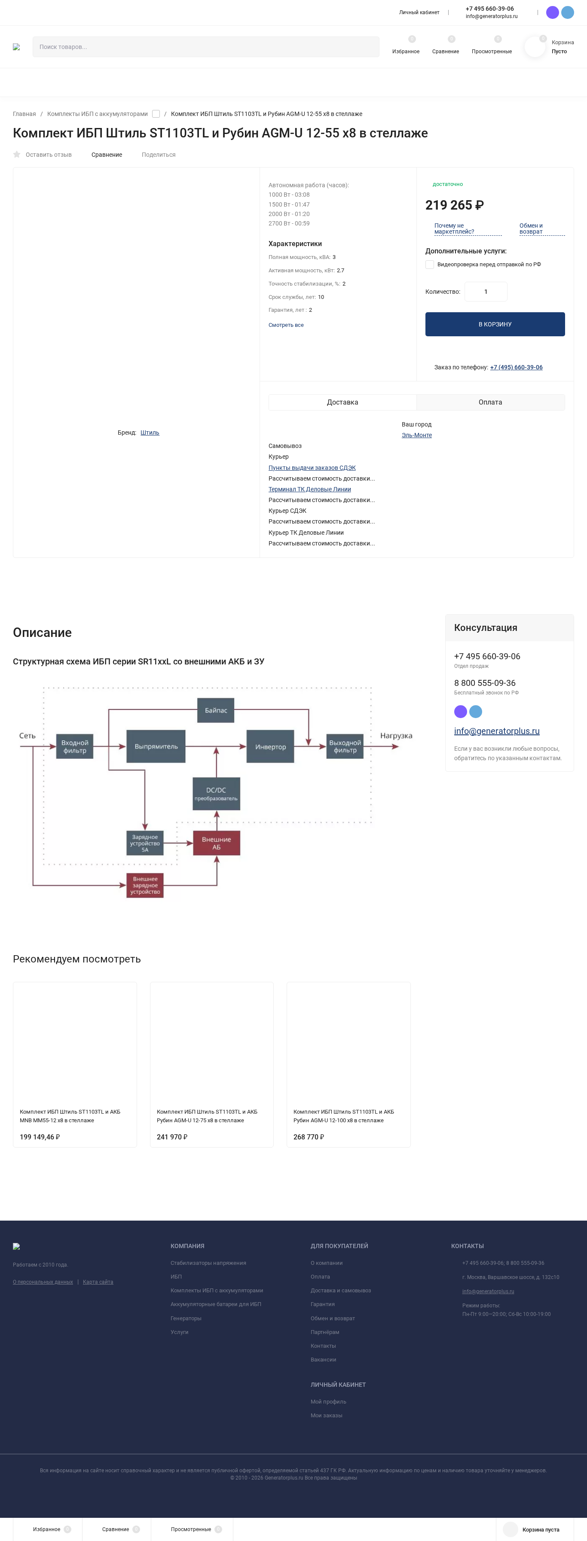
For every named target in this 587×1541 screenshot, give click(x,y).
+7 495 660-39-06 (490, 8)
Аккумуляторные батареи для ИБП (216, 1304)
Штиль (150, 432)
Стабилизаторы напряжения (208, 1263)
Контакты (323, 1346)
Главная (24, 114)
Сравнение (107, 154)
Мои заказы (326, 1415)
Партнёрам (325, 1332)
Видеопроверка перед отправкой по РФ (488, 264)
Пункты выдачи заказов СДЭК (312, 467)
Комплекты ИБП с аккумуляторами (97, 114)
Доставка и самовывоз (341, 1290)
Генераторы (186, 1318)
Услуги (180, 1332)
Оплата (320, 1276)
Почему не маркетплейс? (454, 228)
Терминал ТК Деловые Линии (310, 489)
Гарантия (323, 1304)
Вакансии (323, 1359)
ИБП (176, 1276)
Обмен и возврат (531, 228)
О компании (327, 1263)
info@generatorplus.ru (497, 731)
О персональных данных (43, 1282)
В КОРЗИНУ (495, 324)
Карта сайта (98, 1282)
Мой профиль (328, 1401)
